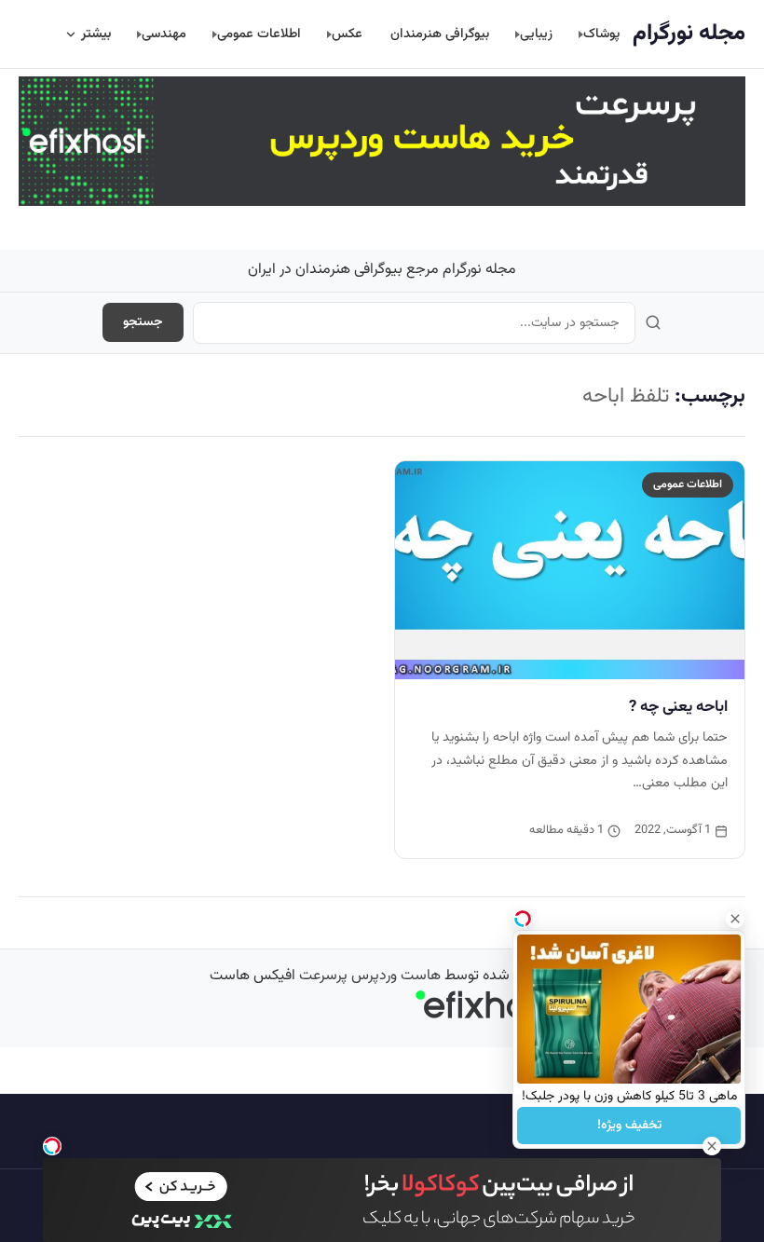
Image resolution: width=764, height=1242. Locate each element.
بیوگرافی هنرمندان (439, 34)
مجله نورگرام (689, 33)
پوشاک (601, 34)
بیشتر (96, 34)
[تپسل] (52, 1146)
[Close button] (735, 918)
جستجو (143, 322)
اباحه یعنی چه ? (678, 707)
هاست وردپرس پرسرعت (370, 976)
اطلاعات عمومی (259, 34)
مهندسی (164, 34)
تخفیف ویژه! (629, 1125)
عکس (347, 34)
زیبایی (536, 34)
